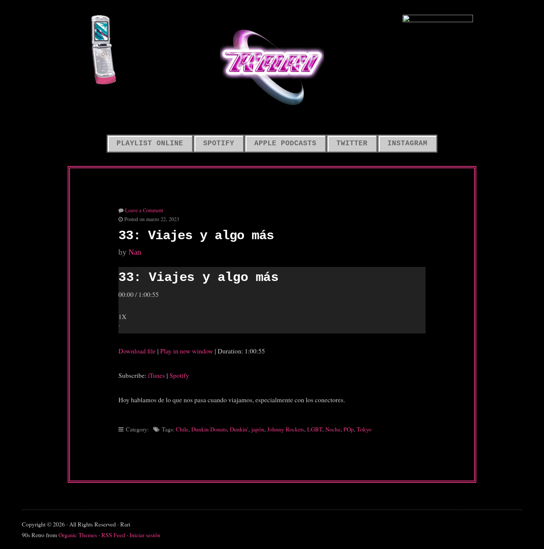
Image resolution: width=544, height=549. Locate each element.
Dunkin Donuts (209, 429)
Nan (134, 252)
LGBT (314, 429)
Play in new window (186, 350)
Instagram (407, 143)
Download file (137, 350)
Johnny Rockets (285, 429)
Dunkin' (239, 429)
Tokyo (364, 429)
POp (348, 429)
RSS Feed (113, 535)
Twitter (351, 143)
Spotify (218, 143)
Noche (332, 429)
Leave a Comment (144, 210)
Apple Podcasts (285, 143)
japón (257, 429)
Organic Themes (77, 535)
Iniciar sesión (145, 535)
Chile (182, 429)
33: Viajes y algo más (196, 235)
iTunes (156, 375)
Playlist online (150, 143)
